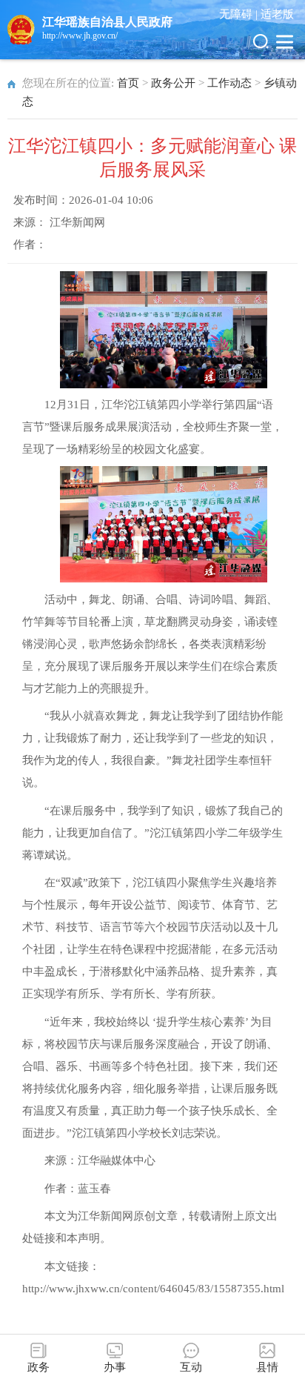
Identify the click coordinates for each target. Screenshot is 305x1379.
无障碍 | (240, 14)
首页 (128, 83)
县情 (267, 1367)
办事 (115, 1367)
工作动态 (229, 83)
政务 (38, 1367)
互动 (191, 1367)
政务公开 (173, 83)
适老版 (277, 14)
